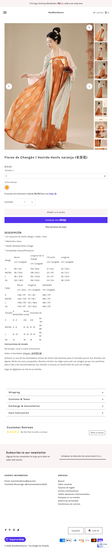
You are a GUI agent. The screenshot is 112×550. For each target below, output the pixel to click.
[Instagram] (13, 530)
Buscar (61, 481)
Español (76, 530)
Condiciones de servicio (69, 504)
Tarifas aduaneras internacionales (74, 494)
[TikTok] (18, 530)
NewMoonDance (56, 12)
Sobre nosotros (65, 484)
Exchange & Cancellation (24, 406)
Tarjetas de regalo (66, 487)
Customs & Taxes (19, 399)
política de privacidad (68, 500)
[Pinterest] (9, 530)
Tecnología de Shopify (39, 546)
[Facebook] (5, 530)
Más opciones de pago (55, 227)
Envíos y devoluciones (68, 491)
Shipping (14, 392)
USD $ (95, 530)
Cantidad (9, 202)
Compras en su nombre (69, 497)
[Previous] (9, 86)
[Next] (89, 86)
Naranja (7, 187)
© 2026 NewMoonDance (16, 546)
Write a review (97, 432)
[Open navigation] (22, 12)
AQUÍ (15, 369)
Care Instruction (19, 412)
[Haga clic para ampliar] (89, 28)
